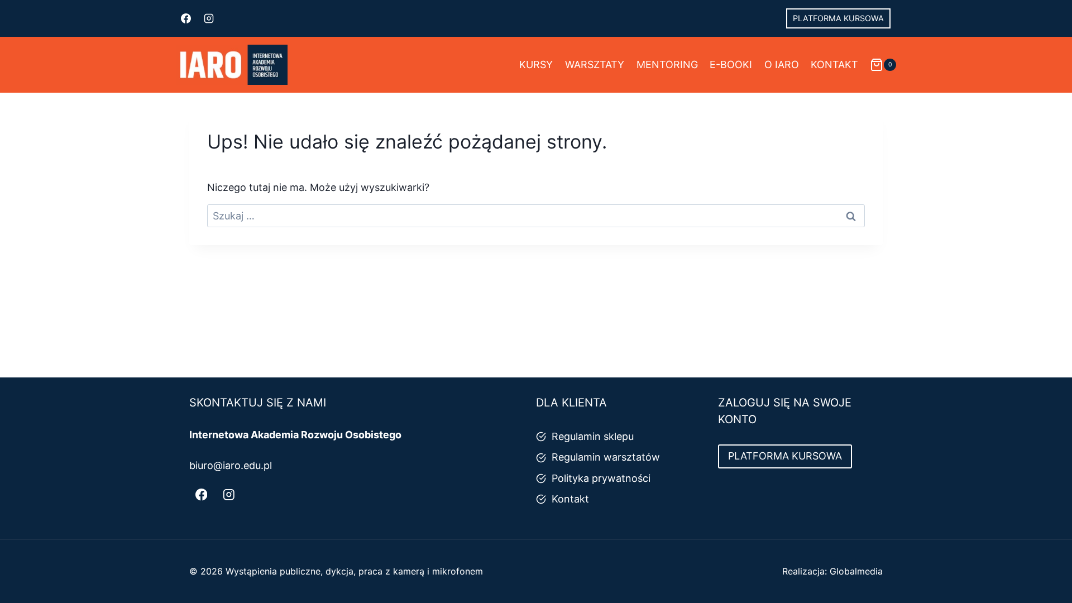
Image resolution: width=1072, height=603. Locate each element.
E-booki (731, 64)
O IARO (781, 64)
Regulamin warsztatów (606, 457)
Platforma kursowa (838, 18)
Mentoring (667, 64)
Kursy (536, 64)
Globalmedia (856, 571)
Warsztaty (594, 64)
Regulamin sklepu (593, 436)
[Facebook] (186, 18)
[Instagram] (209, 18)
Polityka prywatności (601, 478)
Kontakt (834, 64)
